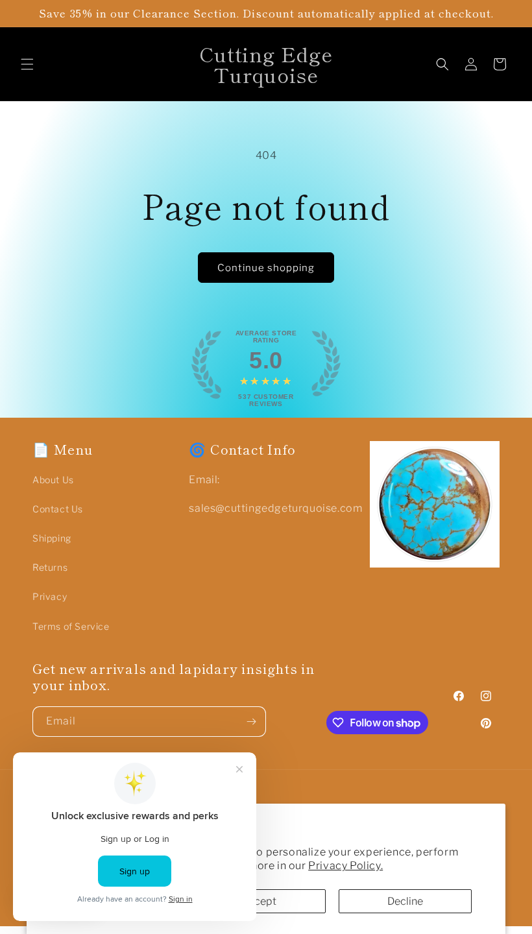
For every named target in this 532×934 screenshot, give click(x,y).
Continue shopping (266, 268)
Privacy (49, 596)
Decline (405, 901)
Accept (259, 901)
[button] (27, 64)
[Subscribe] (251, 721)
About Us (53, 479)
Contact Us (57, 508)
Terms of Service (71, 626)
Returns (49, 567)
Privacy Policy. (345, 865)
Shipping (51, 538)
